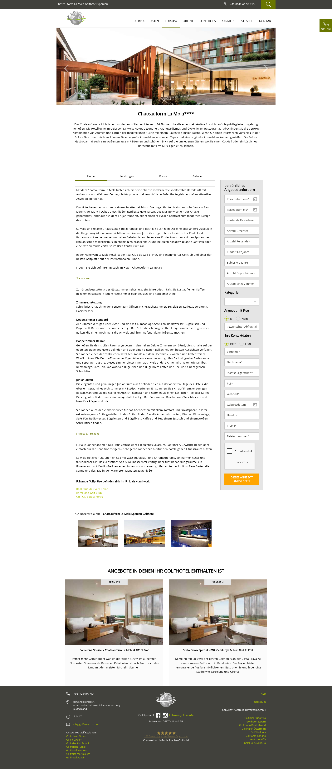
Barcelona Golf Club (89, 493)
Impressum (259, 701)
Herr (233, 343)
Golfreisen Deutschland (252, 725)
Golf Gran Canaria (256, 735)
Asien (154, 21)
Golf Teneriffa (258, 739)
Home (91, 176)
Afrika (139, 21)
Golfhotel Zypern (256, 721)
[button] (67, 66)
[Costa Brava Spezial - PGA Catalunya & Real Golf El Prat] (218, 612)
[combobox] (241, 301)
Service (247, 21)
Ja (231, 318)
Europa (171, 21)
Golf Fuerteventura (255, 743)
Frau (248, 343)
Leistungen (127, 176)
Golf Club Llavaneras (89, 497)
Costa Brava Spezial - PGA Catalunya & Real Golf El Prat (218, 650)
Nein (245, 318)
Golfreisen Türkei (75, 746)
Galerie (197, 176)
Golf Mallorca (258, 732)
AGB (263, 693)
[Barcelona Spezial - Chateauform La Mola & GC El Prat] (114, 612)
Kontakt (266, 21)
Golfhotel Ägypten (76, 750)
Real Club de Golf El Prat (92, 489)
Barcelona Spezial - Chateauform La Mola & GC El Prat (114, 650)
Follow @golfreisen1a (181, 715)
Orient (188, 21)
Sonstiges (207, 21)
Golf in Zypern (74, 739)
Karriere (228, 21)
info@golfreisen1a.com (85, 724)
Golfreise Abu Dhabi (77, 743)
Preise (163, 176)
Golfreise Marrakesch (78, 754)
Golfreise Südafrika (255, 718)
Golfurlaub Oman (76, 736)
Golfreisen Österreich (254, 728)
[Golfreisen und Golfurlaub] (76, 18)
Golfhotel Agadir (75, 757)
